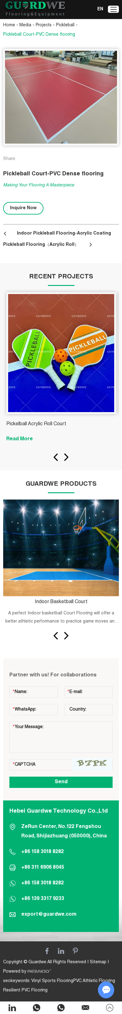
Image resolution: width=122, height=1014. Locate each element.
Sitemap (98, 962)
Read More (19, 439)
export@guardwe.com (48, 914)
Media (25, 25)
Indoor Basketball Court (61, 602)
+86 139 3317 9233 (42, 899)
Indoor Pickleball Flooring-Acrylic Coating (64, 233)
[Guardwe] (34, 9)
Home (9, 25)
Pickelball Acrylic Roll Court (36, 424)
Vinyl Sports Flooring (52, 981)
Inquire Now (23, 208)
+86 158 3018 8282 (42, 883)
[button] (55, 457)
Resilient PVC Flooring (25, 990)
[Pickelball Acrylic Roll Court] (61, 353)
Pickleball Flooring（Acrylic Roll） (41, 245)
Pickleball (65, 25)
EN (100, 9)
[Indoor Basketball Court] (61, 547)
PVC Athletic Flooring (94, 981)
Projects (44, 25)
